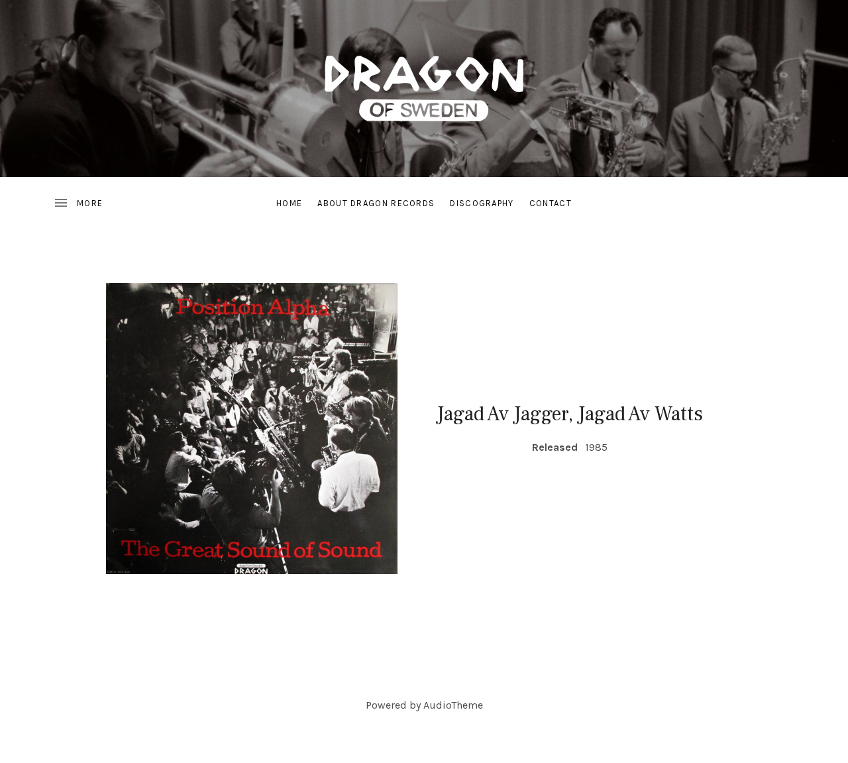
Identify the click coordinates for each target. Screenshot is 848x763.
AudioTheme (453, 705)
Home (289, 203)
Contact (550, 203)
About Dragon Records (376, 203)
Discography (481, 203)
